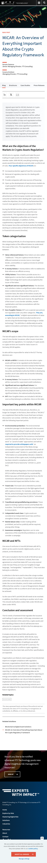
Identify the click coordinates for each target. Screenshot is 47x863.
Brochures (13, 85)
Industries (6, 824)
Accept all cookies (22, 854)
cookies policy (33, 849)
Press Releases (39, 85)
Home (4, 810)
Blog (4, 85)
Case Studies (25, 85)
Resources (6, 829)
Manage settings (24, 859)
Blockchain (7, 699)
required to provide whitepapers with (19, 444)
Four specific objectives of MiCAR (21, 166)
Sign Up (10, 774)
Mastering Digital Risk (10, 817)
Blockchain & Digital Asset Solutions (18, 727)
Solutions (6, 820)
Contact (5, 836)
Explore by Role (8, 813)
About (4, 833)
